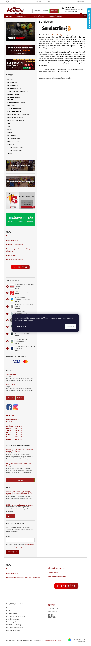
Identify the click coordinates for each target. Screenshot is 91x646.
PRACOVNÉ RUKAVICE (14, 88)
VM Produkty (11, 136)
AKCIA (9, 124)
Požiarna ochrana (12, 240)
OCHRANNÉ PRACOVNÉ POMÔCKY (18, 91)
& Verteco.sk (81, 640)
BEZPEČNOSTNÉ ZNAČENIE (16, 121)
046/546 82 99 (52, 612)
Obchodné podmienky (13, 625)
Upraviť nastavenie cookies (53, 640)
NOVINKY (10, 79)
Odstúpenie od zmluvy (13, 630)
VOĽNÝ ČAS (11, 145)
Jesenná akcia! (11, 374)
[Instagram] (15, 407)
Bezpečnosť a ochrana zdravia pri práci (19, 236)
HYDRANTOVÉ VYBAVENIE (15, 118)
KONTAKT (51, 605)
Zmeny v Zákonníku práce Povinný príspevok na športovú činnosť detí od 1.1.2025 (19, 492)
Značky (9, 154)
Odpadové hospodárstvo (14, 245)
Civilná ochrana (11, 255)
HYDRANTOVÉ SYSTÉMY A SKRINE (18, 115)
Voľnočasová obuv (16, 151)
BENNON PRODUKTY (14, 142)
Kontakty (39, 2)
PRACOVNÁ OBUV (13, 85)
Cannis (9, 133)
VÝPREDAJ (10, 130)
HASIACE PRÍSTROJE (14, 112)
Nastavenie (21, 326)
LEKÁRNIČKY (11, 106)
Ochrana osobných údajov (15, 627)
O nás (49, 2)
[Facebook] (9, 407)
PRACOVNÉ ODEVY (13, 82)
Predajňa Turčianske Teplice (15, 616)
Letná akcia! (10, 384)
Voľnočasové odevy (16, 148)
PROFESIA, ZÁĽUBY (13, 94)
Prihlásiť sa (13, 552)
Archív (10, 398)
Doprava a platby (12, 622)
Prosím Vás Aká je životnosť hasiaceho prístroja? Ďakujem (19, 450)
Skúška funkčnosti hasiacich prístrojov (19, 505)
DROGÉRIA (10, 100)
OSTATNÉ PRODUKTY (14, 109)
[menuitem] (9, 16)
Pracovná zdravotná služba (15, 260)
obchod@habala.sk (54, 609)
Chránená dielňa (11, 613)
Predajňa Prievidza (12, 619)
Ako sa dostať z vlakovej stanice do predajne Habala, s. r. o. (18, 464)
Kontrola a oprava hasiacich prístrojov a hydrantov (18, 250)
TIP (8, 127)
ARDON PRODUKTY (13, 139)
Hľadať (54, 11)
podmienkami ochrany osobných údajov (20, 546)
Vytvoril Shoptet (78, 639)
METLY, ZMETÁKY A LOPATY (16, 103)
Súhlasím (70, 326)
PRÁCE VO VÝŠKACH (13, 97)
